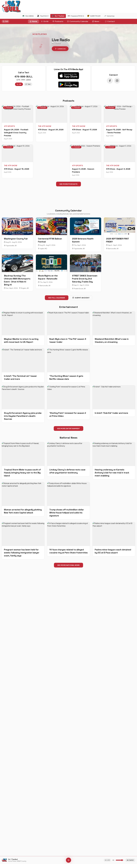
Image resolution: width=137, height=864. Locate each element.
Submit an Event (82, 298)
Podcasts (59, 21)
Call (20, 84)
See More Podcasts (68, 184)
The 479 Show (44, 126)
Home (34, 21)
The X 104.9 (44, 16)
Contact (111, 21)
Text (29, 84)
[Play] (68, 860)
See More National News (68, 565)
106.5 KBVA (29, 16)
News (97, 21)
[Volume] (113, 860)
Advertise (110, 16)
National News (68, 437)
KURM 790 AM (95, 16)
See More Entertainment (68, 428)
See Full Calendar (56, 298)
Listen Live (62, 49)
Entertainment (68, 307)
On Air (46, 21)
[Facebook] (110, 81)
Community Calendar (78, 21)
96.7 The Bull (59, 16)
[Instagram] (117, 81)
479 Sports (9, 126)
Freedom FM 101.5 (77, 16)
